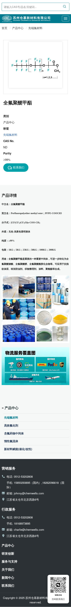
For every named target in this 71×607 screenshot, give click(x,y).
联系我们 (18, 167)
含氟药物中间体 (14, 433)
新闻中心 (8, 577)
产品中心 (17, 28)
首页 (4, 28)
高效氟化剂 (11, 425)
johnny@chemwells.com (29, 493)
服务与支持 (9, 561)
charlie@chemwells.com (29, 529)
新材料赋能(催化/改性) (18, 449)
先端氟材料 (35, 28)
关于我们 (8, 569)
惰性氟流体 (11, 441)
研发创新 (8, 553)
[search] (65, 7)
